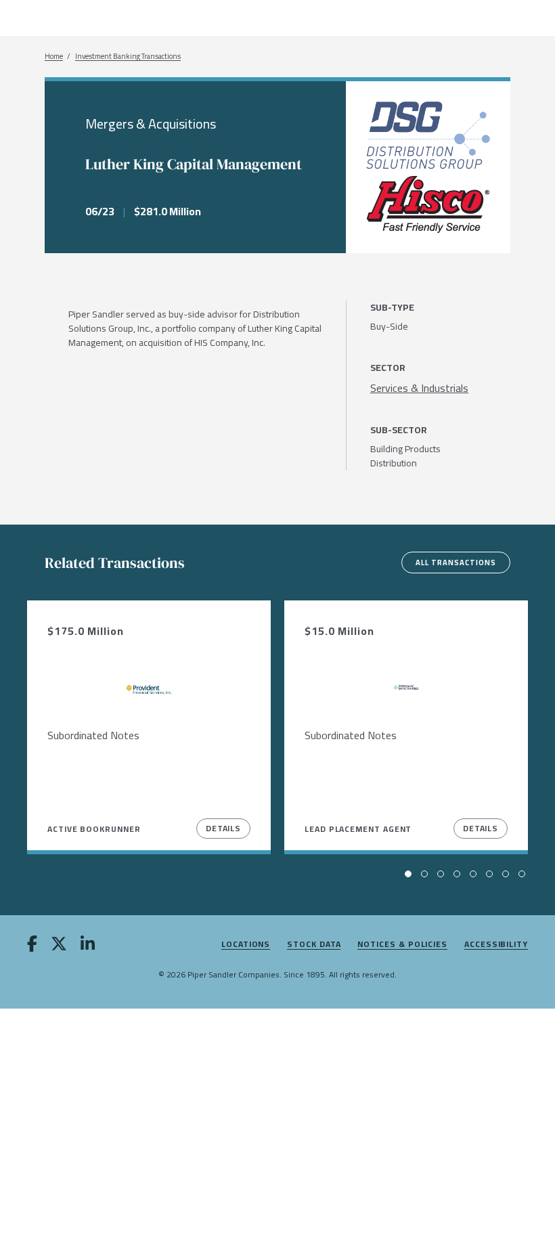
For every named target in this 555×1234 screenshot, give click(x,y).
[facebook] (32, 946)
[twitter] (59, 946)
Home (54, 56)
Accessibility (496, 945)
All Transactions (456, 562)
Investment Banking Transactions (128, 56)
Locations (245, 945)
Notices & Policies (402, 945)
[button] (408, 874)
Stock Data (313, 945)
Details (223, 828)
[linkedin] (88, 946)
